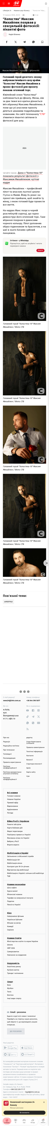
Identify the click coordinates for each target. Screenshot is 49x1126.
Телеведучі (7, 754)
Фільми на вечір (14, 923)
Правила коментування (35, 747)
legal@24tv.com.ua (32, 1092)
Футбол (10, 988)
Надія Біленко (14, 34)
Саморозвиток (13, 952)
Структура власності (34, 764)
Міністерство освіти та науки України (22, 941)
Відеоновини (12, 806)
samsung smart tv (27, 1054)
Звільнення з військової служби (20, 856)
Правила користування (12, 762)
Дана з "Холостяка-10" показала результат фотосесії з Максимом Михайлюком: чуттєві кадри (23, 177)
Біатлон (10, 995)
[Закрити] (44, 1102)
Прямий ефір (12, 803)
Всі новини (12, 793)
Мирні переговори (14, 831)
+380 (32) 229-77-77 (17, 1089)
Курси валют (12, 891)
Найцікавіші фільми (15, 916)
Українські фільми (14, 920)
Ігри (28, 776)
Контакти (29, 756)
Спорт (10, 982)
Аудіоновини (12, 809)
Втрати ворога (13, 845)
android (10, 1048)
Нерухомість (13, 963)
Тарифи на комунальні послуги (20, 898)
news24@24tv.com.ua (12, 700)
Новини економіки (16, 884)
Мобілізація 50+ (13, 860)
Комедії (10, 926)
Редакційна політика (11, 746)
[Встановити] (24, 1107)
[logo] (16, 3)
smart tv (10, 1054)
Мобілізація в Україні (17, 853)
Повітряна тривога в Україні (19, 835)
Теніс (9, 992)
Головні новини (13, 796)
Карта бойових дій (14, 828)
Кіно (9, 913)
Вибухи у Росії (13, 841)
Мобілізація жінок (14, 863)
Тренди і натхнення (15, 973)
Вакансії (29, 760)
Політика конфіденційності (10, 767)
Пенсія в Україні (13, 905)
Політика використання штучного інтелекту (12, 773)
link (27, 710)
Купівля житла (13, 970)
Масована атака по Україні (18, 838)
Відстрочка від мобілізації (18, 870)
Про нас (6, 737)
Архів (28, 768)
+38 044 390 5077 (33, 700)
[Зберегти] (42, 42)
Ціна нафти (12, 888)
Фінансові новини (14, 895)
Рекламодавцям (9, 758)
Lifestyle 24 (7, 10)
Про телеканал (9, 750)
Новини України (13, 799)
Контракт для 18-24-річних (18, 866)
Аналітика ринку (14, 966)
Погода (10, 813)
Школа (10, 945)
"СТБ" (42, 114)
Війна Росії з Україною (18, 821)
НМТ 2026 (11, 948)
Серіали (10, 930)
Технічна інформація (34, 751)
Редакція (6, 742)
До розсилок (16, 1031)
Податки (10, 901)
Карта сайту (30, 772)
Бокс (9, 985)
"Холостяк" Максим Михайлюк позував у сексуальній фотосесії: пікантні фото (39, 10)
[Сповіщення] (46, 3)
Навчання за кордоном (16, 955)
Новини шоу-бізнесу (22, 10)
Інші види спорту (14, 998)
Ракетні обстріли (14, 824)
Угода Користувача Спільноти (33, 742)
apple (27, 1048)
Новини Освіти (14, 938)
